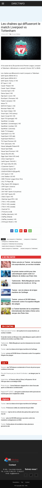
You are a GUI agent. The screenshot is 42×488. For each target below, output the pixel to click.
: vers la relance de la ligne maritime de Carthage (19, 349)
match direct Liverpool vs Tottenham (12, 246)
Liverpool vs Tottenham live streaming (12, 244)
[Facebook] (26, 475)
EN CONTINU (8, 326)
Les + (4, 363)
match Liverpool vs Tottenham (10, 248)
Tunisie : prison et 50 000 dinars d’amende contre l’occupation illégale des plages (26, 301)
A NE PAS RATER (8, 257)
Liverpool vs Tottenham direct (10, 241)
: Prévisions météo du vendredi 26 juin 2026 (17, 408)
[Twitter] (31, 475)
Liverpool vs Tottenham (30, 239)
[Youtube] (36, 475)
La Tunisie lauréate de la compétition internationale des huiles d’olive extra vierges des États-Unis (25, 311)
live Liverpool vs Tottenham (14, 239)
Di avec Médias (16, 34)
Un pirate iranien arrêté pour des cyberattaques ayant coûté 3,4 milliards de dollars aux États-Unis (24, 273)
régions (5, 399)
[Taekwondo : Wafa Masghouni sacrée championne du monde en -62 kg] (6, 283)
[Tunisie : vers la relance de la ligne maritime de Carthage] (6, 292)
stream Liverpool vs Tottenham (29, 248)
